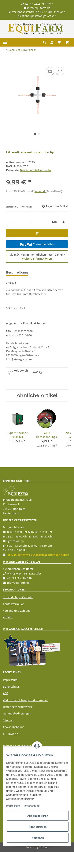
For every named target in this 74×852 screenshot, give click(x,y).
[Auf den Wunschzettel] (60, 71)
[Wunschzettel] (59, 42)
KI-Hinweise (10, 734)
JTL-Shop (43, 847)
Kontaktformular (13, 604)
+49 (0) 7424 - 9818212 (38, 4)
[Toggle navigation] (5, 42)
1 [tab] (35, 134)
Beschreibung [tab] (17, 272)
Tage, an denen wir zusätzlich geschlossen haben (37, 555)
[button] (45, 42)
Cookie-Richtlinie (13, 727)
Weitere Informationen (37, 258)
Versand (40, 191)
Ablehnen (37, 837)
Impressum (10, 680)
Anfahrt (8, 617)
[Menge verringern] (10, 222)
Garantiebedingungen (17, 713)
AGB (5, 693)
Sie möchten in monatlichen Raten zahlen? (37, 256)
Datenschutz (11, 686)
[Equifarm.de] (35, 29)
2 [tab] (39, 134)
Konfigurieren (38, 826)
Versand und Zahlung (17, 610)
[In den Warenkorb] (9, 62)
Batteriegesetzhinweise (18, 707)
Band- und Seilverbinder (35, 170)
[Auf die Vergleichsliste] (50, 71)
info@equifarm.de (38, 8)
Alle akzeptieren (37, 815)
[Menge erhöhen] (63, 222)
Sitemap (8, 720)
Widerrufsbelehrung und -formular (25, 700)
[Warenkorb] (67, 42)
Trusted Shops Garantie (18, 597)
